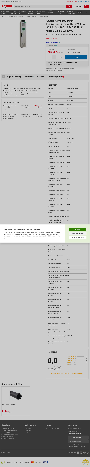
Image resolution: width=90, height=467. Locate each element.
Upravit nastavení (77, 233)
